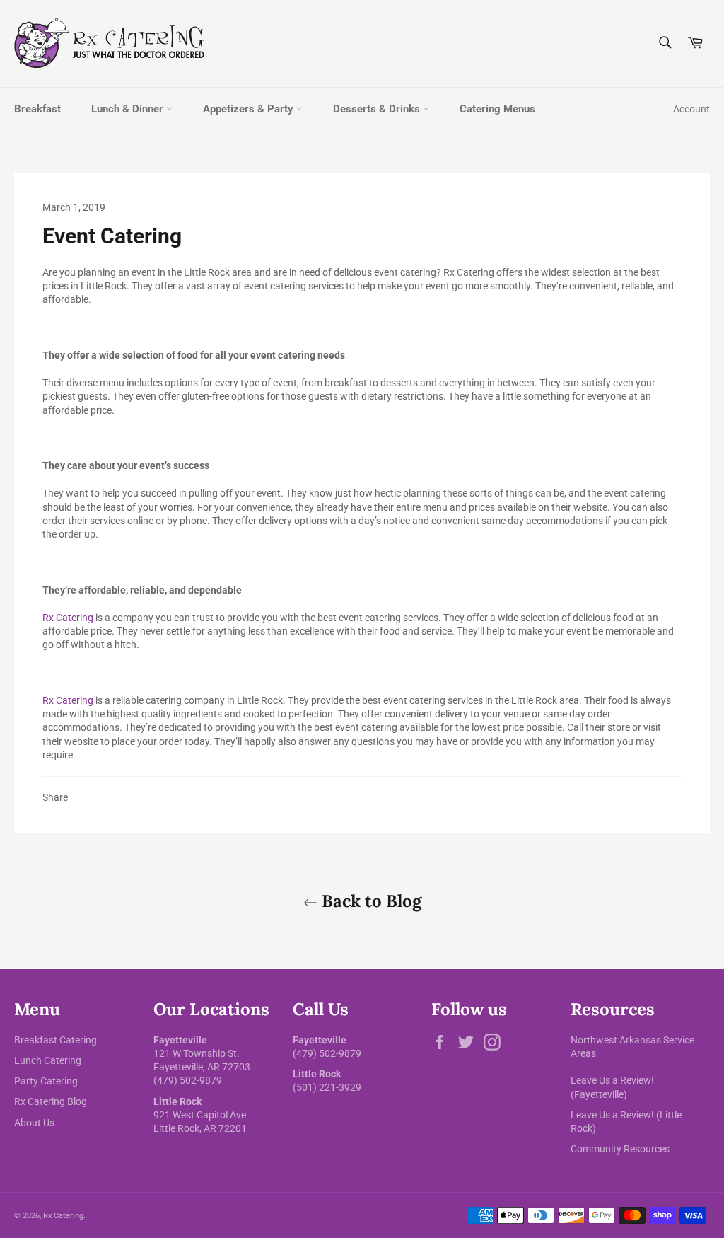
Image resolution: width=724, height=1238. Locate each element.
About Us (34, 1122)
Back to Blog (369, 901)
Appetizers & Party (249, 109)
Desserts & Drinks (378, 109)
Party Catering (46, 1081)
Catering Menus (497, 109)
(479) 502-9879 (187, 1080)
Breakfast (37, 109)
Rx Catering (67, 617)
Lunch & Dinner (128, 109)
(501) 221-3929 (327, 1087)
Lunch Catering (47, 1060)
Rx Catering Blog (50, 1101)
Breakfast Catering (55, 1040)
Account (691, 109)
